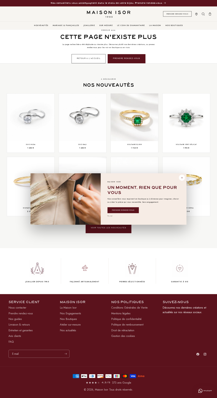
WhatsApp (207, 391)
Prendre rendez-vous (123, 210)
